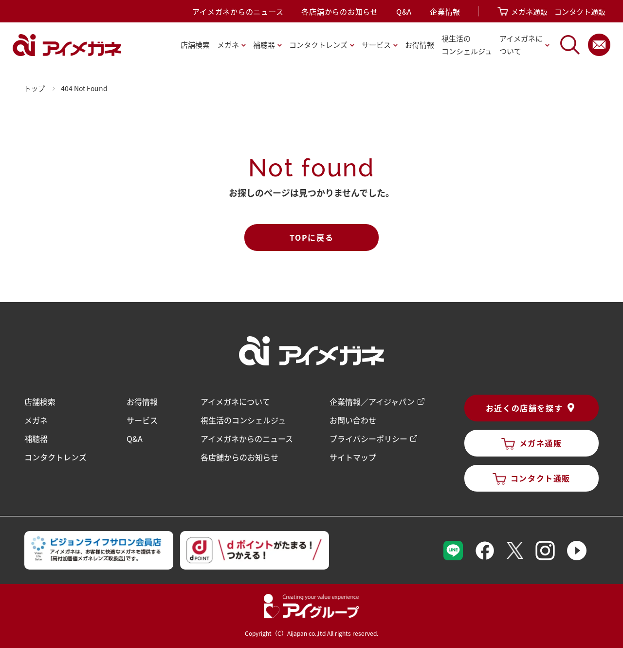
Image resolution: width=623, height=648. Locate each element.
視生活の (466, 44)
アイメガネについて (235, 401)
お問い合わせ (353, 420)
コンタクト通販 (579, 11)
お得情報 (419, 44)
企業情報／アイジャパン (372, 401)
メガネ (36, 420)
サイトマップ (353, 457)
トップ (34, 88)
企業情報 (445, 11)
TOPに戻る (312, 237)
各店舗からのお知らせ (339, 11)
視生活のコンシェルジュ (243, 420)
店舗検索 (195, 44)
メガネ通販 (529, 11)
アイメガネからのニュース (237, 11)
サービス (142, 420)
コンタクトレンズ (55, 457)
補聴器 (36, 438)
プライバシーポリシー (368, 438)
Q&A (404, 11)
